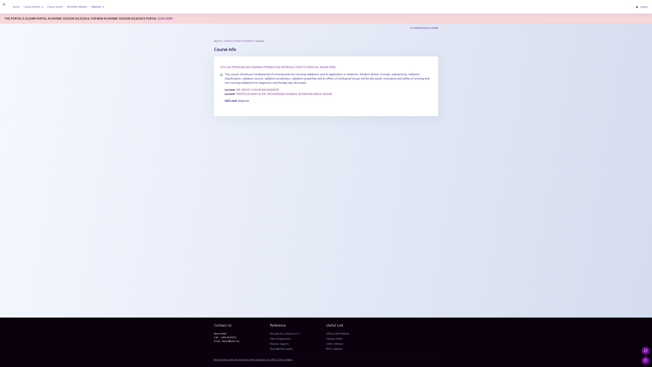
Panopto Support (279, 344)
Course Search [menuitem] (55, 7)
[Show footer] (645, 360)
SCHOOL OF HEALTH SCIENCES (238, 41)
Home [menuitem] (16, 7)
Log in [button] (644, 6)
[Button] (645, 351)
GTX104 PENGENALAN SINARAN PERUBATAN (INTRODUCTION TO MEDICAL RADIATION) (278, 67)
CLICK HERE (165, 18)
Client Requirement (280, 339)
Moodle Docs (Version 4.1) (284, 334)
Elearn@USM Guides (281, 349)
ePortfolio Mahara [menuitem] (77, 7)
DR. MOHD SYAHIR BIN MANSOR (257, 89)
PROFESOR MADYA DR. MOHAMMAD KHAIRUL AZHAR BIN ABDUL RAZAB (284, 94)
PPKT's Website (334, 349)
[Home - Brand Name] (4, 7)
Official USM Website (337, 334)
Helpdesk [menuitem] (96, 7)
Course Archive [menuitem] (32, 7)
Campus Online (334, 339)
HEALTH (218, 41)
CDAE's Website (334, 344)
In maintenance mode (424, 28)
